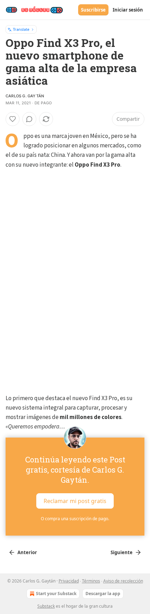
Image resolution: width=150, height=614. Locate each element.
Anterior (27, 552)
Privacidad (69, 581)
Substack (46, 606)
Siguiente (122, 552)
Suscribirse (93, 10)
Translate (21, 29)
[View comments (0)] (29, 119)
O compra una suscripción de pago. (75, 519)
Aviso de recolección (123, 581)
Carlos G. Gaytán (25, 95)
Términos (91, 581)
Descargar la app (102, 593)
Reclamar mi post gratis (75, 500)
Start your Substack (56, 593)
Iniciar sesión (128, 10)
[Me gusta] (13, 119)
